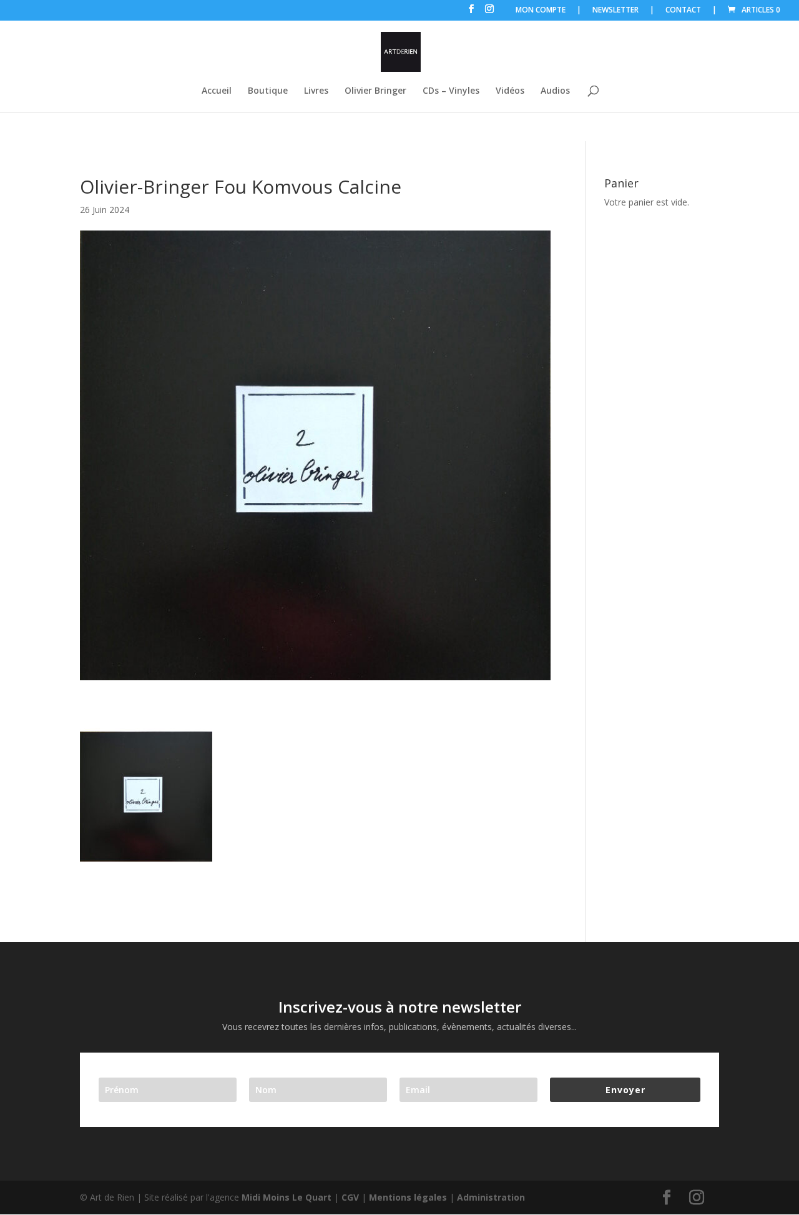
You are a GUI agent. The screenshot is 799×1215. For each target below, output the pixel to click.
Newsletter (615, 10)
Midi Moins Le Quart (286, 1197)
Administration (491, 1197)
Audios (555, 91)
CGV (350, 1197)
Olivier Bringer (375, 91)
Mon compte (541, 10)
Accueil (217, 91)
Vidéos (510, 91)
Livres (316, 91)
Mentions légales (408, 1197)
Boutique (268, 91)
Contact (683, 10)
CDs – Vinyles (451, 91)
